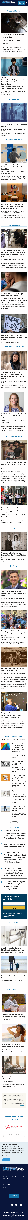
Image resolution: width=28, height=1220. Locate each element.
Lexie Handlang (7, 129)
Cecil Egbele (6, 467)
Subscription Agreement (18, 1215)
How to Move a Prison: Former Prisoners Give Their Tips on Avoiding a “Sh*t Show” (11, 510)
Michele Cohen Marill (9, 715)
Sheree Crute (7, 1049)
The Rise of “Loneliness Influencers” (10, 1078)
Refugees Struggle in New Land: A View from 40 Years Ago (12, 669)
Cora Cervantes (8, 86)
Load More (14, 821)
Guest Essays (18, 129)
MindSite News (16, 1212)
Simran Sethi (7, 342)
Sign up (14, 908)
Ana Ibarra (6, 171)
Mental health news (17, 171)
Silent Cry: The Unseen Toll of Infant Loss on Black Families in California (13, 463)
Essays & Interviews (18, 420)
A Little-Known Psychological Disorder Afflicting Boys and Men (12, 949)
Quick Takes (15, 755)
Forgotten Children (7, 713)
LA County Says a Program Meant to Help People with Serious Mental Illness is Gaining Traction (13, 206)
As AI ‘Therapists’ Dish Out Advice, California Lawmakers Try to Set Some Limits (13, 167)
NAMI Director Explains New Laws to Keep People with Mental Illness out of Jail (14, 416)
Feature (9, 88)
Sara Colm (6, 673)
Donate (21, 3)
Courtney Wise (18, 754)
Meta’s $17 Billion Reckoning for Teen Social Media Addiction (19, 763)
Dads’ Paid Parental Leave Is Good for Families (18, 808)
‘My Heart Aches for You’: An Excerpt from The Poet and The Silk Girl (13, 555)
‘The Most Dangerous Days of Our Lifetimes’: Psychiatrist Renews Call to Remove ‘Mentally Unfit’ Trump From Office (13, 375)
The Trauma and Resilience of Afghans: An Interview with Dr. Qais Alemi (13, 593)
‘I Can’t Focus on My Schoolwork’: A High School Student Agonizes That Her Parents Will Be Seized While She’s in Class (13, 253)
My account (6, 1187)
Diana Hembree (7, 381)
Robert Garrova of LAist (10, 211)
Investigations (11, 261)
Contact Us (6, 1184)
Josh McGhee (7, 420)
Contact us (19, 913)
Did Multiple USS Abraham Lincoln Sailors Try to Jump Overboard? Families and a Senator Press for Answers (15, 834)
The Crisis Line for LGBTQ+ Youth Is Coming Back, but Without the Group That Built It (18, 747)
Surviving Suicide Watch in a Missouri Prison (14, 125)
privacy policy (11, 915)
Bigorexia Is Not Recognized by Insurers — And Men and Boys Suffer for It (19, 793)
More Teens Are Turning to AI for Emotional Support (14, 845)
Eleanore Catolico (8, 637)
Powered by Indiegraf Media (17, 1213)
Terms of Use (14, 1216)
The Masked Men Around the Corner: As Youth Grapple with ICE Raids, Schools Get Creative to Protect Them (13, 81)
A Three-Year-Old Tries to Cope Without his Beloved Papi (12, 295)
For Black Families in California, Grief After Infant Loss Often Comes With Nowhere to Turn (14, 871)
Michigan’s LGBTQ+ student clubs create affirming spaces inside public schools (13, 633)
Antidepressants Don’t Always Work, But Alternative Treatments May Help (19, 778)
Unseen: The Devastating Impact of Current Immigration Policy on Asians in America (14, 337)
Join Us (6, 1160)
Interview (17, 381)
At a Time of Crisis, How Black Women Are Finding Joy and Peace (13, 1045)
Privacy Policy (6, 1215)
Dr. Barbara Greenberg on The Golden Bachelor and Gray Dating (13, 1016)
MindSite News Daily (7, 739)
